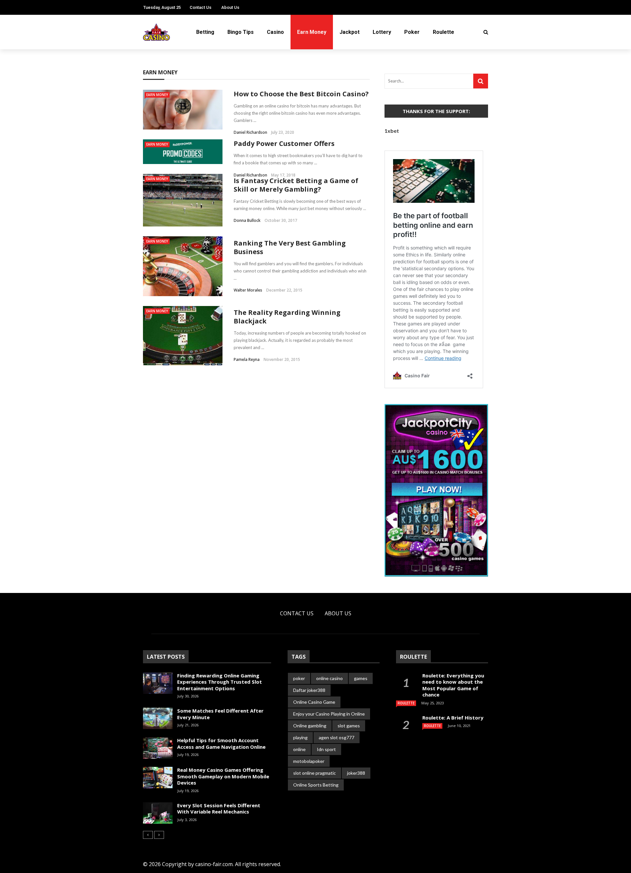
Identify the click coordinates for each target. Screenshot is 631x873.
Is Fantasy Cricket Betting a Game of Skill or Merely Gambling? (296, 185)
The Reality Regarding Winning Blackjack (287, 316)
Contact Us (200, 7)
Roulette (443, 32)
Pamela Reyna (247, 359)
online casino (329, 678)
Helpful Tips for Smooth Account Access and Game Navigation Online (221, 743)
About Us (230, 7)
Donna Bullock (247, 220)
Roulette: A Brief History (452, 717)
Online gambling (309, 725)
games (360, 678)
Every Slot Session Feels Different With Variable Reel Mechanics (218, 808)
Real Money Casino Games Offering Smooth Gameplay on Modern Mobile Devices (223, 776)
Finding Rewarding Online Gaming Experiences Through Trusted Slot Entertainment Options (219, 682)
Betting (205, 32)
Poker (412, 32)
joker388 (356, 773)
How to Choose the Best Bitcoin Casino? (301, 93)
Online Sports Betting (316, 785)
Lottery (382, 32)
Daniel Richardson (250, 132)
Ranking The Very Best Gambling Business (290, 247)
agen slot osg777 (336, 737)
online (299, 749)
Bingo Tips (240, 32)
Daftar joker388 (309, 690)
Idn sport (326, 749)
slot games (349, 725)
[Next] (159, 835)
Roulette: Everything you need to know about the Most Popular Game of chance (453, 685)
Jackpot (349, 32)
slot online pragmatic (314, 773)
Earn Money (311, 32)
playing (300, 737)
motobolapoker (308, 761)
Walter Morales (248, 290)
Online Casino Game (314, 702)
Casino (275, 32)
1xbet (392, 131)
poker (299, 678)
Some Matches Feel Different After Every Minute (220, 713)
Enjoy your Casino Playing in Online (329, 714)
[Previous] (148, 835)
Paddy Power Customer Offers (284, 143)
